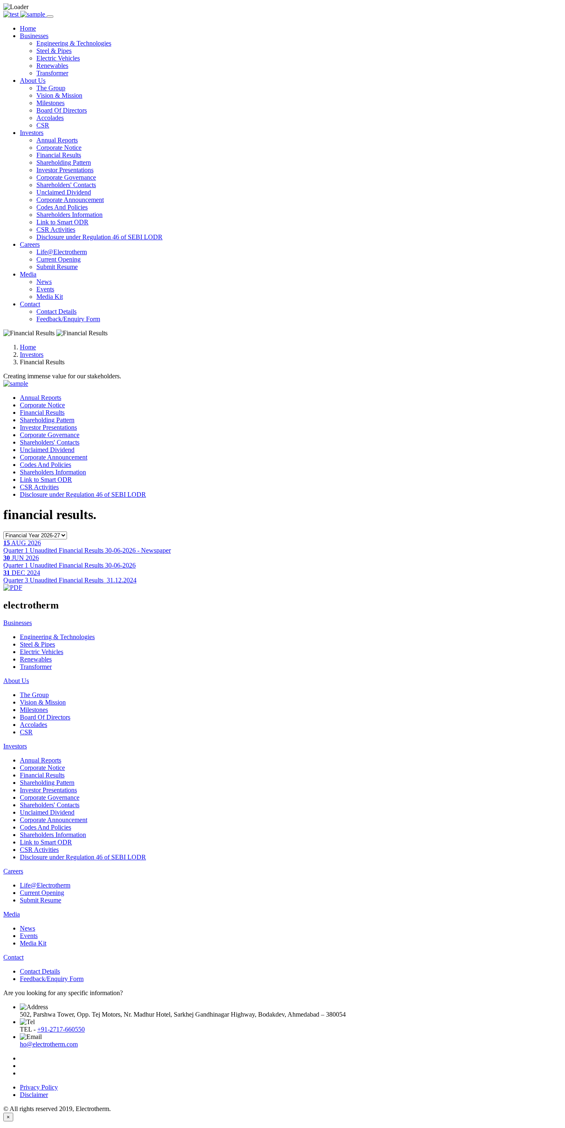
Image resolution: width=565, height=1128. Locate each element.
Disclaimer (34, 1094)
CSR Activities (55, 229)
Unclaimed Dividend (63, 192)
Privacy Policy (39, 1087)
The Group (50, 87)
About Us (16, 680)
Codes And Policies (62, 207)
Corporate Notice (58, 147)
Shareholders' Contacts (66, 184)
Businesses (17, 622)
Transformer (52, 73)
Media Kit (49, 296)
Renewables (52, 65)
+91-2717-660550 (61, 1029)
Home (28, 347)
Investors (31, 354)
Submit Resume (57, 266)
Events (45, 289)
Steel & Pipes (54, 50)
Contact (13, 957)
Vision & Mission (59, 95)
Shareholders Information (69, 214)
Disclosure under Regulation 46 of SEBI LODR (99, 237)
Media (11, 914)
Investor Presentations (64, 169)
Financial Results (58, 155)
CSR (42, 125)
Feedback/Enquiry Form (68, 318)
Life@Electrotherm (61, 251)
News (44, 281)
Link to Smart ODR (62, 222)
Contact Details (56, 311)
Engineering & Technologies (73, 43)
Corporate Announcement (70, 199)
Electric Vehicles (58, 58)
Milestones (50, 102)
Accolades (50, 117)
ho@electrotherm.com (49, 1044)
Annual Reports (57, 140)
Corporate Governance (66, 177)
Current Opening (58, 259)
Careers (13, 871)
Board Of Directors (61, 110)
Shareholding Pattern (63, 162)
